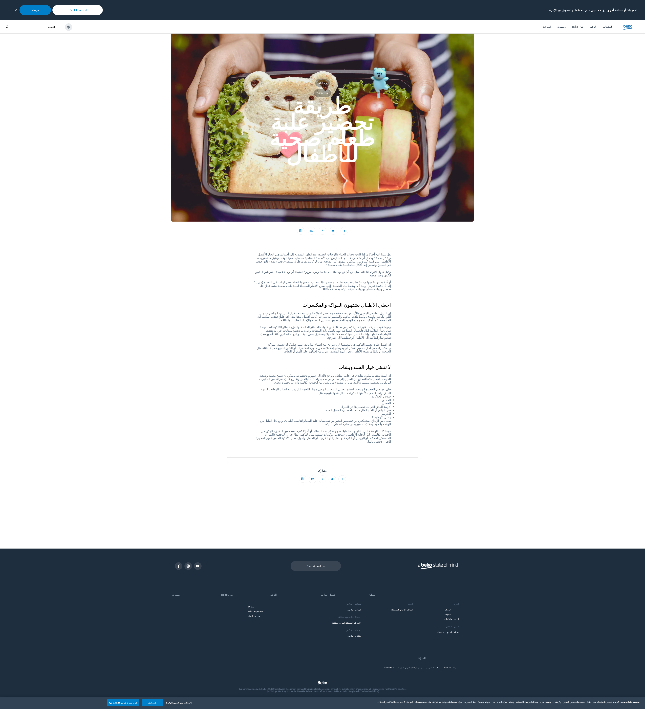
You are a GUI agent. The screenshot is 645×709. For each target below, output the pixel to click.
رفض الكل (152, 702)
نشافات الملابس (354, 636)
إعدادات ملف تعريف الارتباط (178, 702)
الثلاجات (447, 614)
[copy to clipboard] (301, 230)
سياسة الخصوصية (432, 668)
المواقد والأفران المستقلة (402, 609)
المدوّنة (422, 658)
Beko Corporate (255, 611)
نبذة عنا (251, 606)
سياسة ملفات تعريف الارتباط (410, 668)
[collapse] (15, 10)
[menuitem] (607, 27)
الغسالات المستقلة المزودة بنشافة (346, 623)
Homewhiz (389, 668)
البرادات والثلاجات (451, 619)
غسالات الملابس (354, 609)
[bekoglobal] (628, 27)
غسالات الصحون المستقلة (448, 632)
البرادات (447, 609)
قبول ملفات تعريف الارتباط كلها (123, 702)
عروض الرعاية (254, 616)
